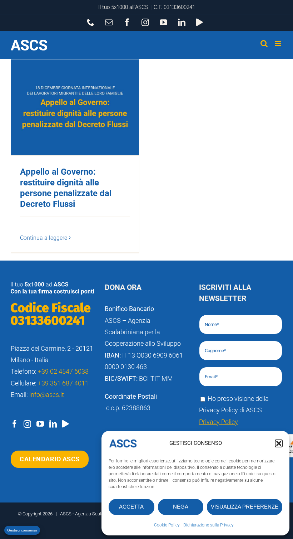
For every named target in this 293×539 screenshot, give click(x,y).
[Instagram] (27, 424)
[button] (278, 443)
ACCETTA (131, 507)
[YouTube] (40, 424)
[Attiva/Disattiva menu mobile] (278, 43)
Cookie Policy (167, 525)
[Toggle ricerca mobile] (264, 43)
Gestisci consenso (22, 530)
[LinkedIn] (53, 424)
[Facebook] (14, 424)
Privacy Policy (218, 422)
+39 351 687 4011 (63, 383)
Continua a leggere (43, 237)
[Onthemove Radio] (65, 424)
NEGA (180, 507)
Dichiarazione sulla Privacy (208, 525)
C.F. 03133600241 (174, 7)
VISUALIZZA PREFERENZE (244, 507)
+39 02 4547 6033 (63, 371)
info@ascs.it (46, 394)
